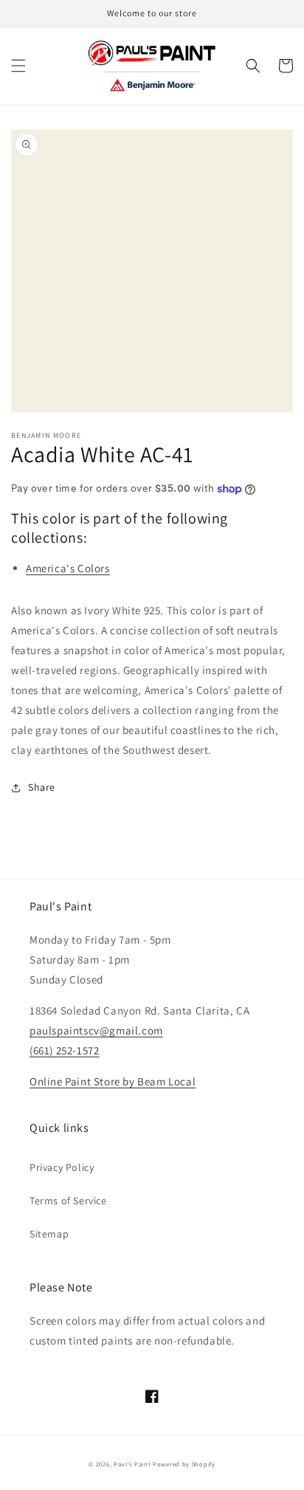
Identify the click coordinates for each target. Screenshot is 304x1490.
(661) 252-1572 (64, 1050)
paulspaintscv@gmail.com (96, 1030)
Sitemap (49, 1233)
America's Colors (68, 568)
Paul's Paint (132, 1464)
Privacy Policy (62, 1167)
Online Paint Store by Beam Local (113, 1081)
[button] (18, 65)
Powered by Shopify (184, 1464)
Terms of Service (68, 1200)
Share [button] (41, 787)
